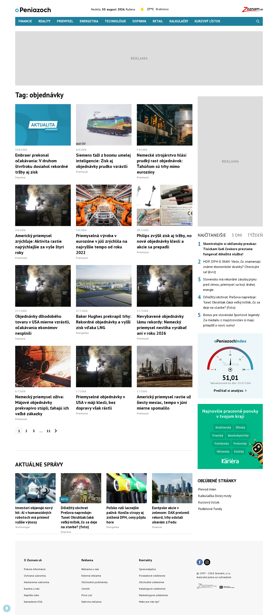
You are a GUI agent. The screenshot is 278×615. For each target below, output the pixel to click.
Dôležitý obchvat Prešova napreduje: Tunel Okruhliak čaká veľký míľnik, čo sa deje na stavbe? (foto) (79, 517)
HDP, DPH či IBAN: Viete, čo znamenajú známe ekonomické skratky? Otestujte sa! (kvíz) (232, 266)
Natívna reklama (91, 601)
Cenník (85, 588)
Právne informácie (35, 569)
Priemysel (65, 21)
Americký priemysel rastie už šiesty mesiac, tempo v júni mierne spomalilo (164, 402)
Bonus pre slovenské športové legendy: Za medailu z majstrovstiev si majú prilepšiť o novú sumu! (231, 320)
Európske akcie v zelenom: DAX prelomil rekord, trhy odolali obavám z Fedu (170, 515)
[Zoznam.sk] (208, 587)
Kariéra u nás (32, 588)
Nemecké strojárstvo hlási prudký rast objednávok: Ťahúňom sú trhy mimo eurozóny (161, 163)
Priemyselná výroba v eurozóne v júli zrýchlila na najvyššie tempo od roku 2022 (101, 244)
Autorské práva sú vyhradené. (214, 577)
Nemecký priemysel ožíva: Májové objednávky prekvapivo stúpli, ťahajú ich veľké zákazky (42, 405)
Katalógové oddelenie (152, 588)
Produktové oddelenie (152, 575)
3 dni (237, 235)
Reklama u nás (90, 569)
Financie (25, 21)
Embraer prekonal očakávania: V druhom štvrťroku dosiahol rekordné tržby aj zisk (41, 163)
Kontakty (145, 560)
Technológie (115, 21)
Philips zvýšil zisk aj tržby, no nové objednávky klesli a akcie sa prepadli (164, 241)
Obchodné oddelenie (151, 582)
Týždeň (255, 235)
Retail (158, 21)
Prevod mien (207, 489)
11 (48, 431)
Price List (86, 595)
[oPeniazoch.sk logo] (33, 9)
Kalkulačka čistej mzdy (214, 496)
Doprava (139, 21)
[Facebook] (200, 562)
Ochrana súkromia (35, 575)
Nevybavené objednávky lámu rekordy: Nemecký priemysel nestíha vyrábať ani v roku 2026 (162, 324)
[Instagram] (207, 562)
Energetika (89, 21)
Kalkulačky (178, 21)
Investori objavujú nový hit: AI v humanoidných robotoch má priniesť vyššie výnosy (33, 515)
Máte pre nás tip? (149, 601)
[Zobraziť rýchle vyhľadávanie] (258, 21)
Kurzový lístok (207, 21)
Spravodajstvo (147, 569)
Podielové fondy (210, 509)
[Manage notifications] (6, 608)
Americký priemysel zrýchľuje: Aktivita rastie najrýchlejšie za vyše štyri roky (39, 244)
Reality (44, 21)
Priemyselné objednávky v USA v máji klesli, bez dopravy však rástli (100, 402)
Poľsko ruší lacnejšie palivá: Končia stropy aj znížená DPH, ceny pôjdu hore (126, 515)
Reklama (87, 560)
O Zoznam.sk (33, 560)
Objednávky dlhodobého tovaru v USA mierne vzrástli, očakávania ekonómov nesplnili (42, 324)
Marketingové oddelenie (153, 595)
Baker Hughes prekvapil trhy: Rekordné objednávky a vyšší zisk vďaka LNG (103, 321)
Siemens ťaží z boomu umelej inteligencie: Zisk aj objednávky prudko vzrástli (103, 160)
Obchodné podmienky (94, 582)
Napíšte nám (31, 595)
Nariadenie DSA (33, 601)
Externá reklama (91, 575)
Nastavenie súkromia (36, 582)
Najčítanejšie (212, 235)
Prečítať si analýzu (228, 390)
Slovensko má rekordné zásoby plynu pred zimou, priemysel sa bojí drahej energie (229, 284)
